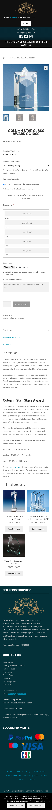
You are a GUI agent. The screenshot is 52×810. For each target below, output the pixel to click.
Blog (28, 771)
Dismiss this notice (16, 805)
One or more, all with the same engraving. (22, 184)
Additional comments (12, 279)
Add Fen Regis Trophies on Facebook (21, 36)
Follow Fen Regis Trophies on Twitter (26, 36)
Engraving (8, 205)
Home (8, 58)
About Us (19, 771)
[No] (49, 801)
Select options (14, 529)
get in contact (14, 467)
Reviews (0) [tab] (7, 344)
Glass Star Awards (17, 318)
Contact (21, 779)
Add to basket (21, 304)
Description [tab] (7, 330)
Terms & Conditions (13, 775)
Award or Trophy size (11, 151)
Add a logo (7, 263)
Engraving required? (12, 161)
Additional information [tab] (12, 337)
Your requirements (11, 179)
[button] (46, 68)
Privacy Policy (39, 771)
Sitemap (31, 779)
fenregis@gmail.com (17, 693)
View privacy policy (35, 805)
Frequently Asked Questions (35, 775)
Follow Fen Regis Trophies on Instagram (31, 36)
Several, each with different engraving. (19, 189)
